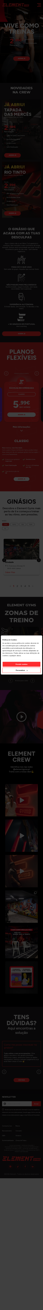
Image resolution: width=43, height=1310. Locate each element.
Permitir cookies (21, 664)
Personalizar (20, 670)
